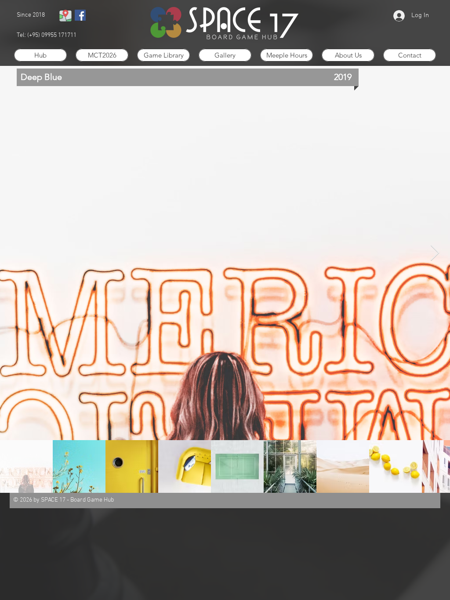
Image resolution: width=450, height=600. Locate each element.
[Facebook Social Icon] (80, 15)
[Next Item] (435, 253)
